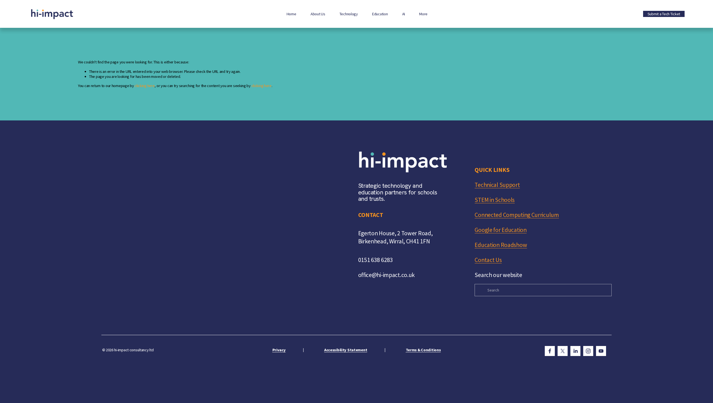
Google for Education (500, 230)
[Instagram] (588, 351)
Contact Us (488, 260)
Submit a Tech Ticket (664, 13)
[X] (563, 351)
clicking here (145, 85)
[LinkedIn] (575, 351)
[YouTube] (601, 351)
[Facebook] (550, 351)
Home (291, 13)
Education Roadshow (501, 245)
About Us (318, 13)
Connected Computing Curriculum (517, 215)
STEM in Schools (495, 200)
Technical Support (497, 185)
